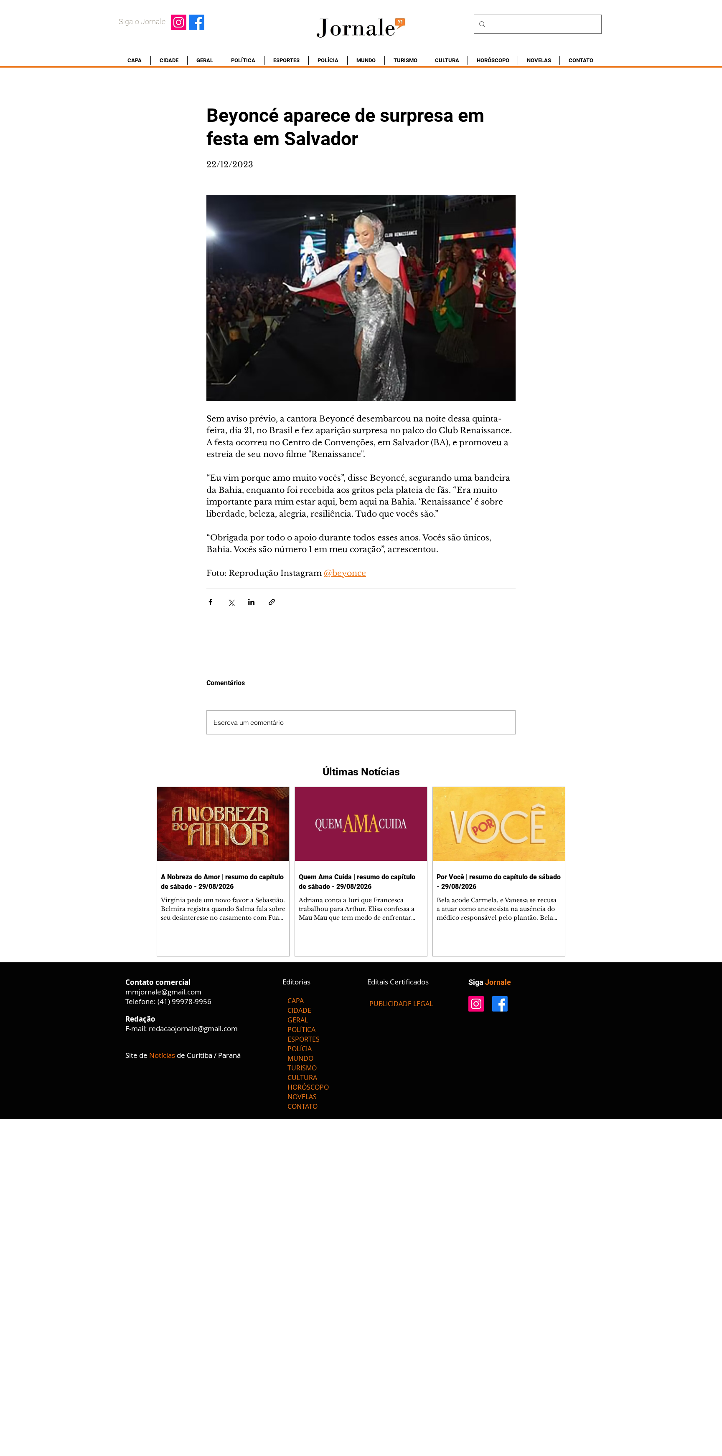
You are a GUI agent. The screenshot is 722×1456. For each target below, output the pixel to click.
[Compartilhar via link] (272, 602)
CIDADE (299, 1010)
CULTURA (302, 1077)
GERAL (297, 1019)
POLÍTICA (301, 1029)
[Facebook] (196, 22)
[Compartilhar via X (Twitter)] (231, 602)
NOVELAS (302, 1096)
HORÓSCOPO (308, 1087)
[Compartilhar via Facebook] (210, 602)
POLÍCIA (299, 1048)
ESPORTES (303, 1039)
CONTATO (302, 1106)
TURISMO (302, 1067)
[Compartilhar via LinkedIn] (251, 602)
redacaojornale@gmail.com (193, 1028)
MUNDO (300, 1058)
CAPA (295, 1000)
